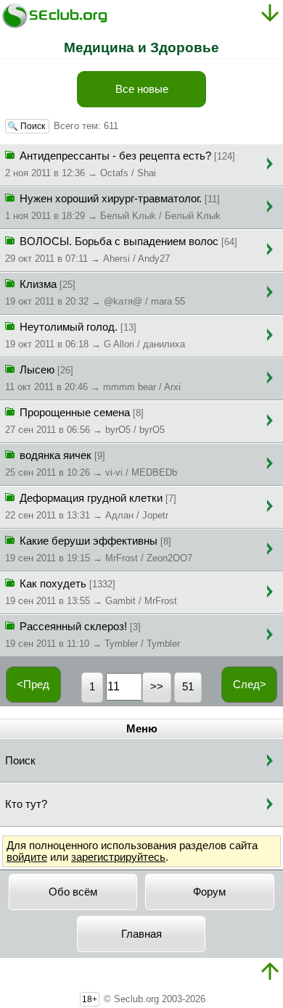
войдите (27, 857)
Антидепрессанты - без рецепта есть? (120, 164)
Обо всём (73, 892)
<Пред (33, 684)
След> (249, 684)
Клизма (95, 292)
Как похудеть (91, 592)
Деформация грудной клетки (90, 506)
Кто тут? (26, 804)
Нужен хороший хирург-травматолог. (113, 207)
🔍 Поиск (27, 126)
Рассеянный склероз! (92, 635)
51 (188, 687)
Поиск (20, 761)
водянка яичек (91, 464)
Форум (209, 892)
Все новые (141, 89)
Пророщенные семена (85, 421)
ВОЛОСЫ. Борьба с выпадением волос (121, 250)
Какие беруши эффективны (98, 549)
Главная (141, 934)
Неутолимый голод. (95, 335)
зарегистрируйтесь (118, 857)
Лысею (93, 378)
